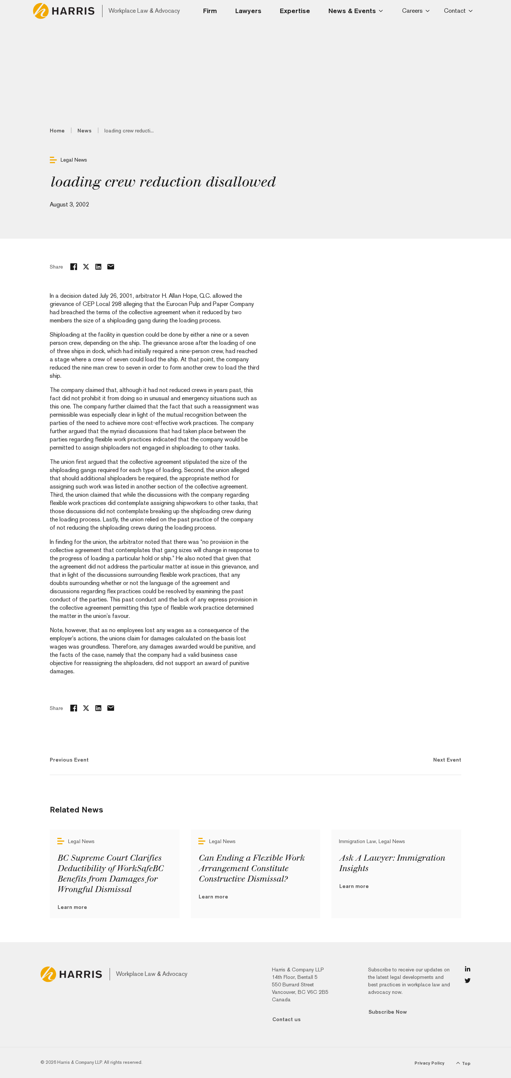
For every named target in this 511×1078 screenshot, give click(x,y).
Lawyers (248, 11)
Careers (412, 10)
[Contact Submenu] (472, 10)
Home (57, 131)
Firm (210, 11)
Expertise (295, 11)
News (84, 131)
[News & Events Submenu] (383, 11)
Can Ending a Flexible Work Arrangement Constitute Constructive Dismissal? (251, 868)
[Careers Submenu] (429, 10)
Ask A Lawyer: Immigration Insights (392, 863)
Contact (455, 10)
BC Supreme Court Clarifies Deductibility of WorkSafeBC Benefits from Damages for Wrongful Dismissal (110, 873)
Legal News (74, 160)
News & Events (352, 11)
